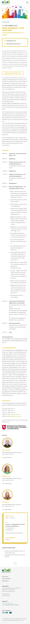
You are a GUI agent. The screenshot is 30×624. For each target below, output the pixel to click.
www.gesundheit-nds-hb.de (14, 416)
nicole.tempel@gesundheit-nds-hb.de (12, 478)
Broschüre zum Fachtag (13, 44)
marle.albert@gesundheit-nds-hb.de (11, 504)
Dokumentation (11, 41)
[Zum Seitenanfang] (15, 563)
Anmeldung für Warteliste (13, 73)
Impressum (5, 576)
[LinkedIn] (5, 613)
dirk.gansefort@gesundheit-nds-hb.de (12, 452)
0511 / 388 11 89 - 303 (7, 454)
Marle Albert (5, 502)
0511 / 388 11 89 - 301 (7, 480)
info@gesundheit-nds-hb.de (13, 414)
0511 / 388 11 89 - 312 (7, 506)
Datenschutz (5, 581)
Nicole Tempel (6, 476)
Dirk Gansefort (6, 450)
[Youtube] (10, 613)
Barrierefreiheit (6, 578)
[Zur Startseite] (6, 2)
